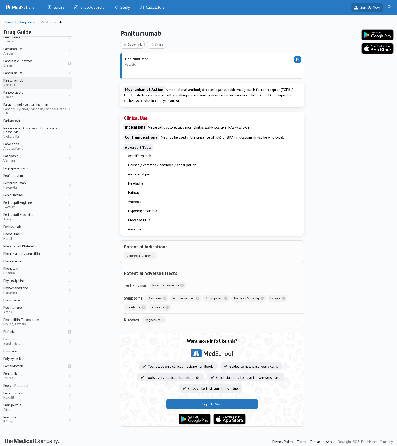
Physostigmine (14, 280)
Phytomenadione (15, 290)
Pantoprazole (13, 94)
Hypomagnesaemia (165, 285)
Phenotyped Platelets (19, 246)
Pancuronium (12, 73)
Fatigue (275, 298)
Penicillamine (13, 195)
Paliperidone (12, 39)
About (330, 441)
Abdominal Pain (183, 298)
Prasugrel (10, 419)
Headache (133, 307)
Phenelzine (11, 236)
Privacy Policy (282, 441)
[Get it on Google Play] (195, 419)
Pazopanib (10, 158)
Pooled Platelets (15, 385)
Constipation (214, 298)
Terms (301, 441)
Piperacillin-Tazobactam (21, 321)
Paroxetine (13, 146)
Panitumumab (13, 82)
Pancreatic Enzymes (18, 63)
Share (159, 44)
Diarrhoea (155, 298)
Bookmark (135, 44)
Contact (316, 441)
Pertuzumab (12, 226)
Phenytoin (10, 270)
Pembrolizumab (14, 185)
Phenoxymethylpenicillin (21, 253)
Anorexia (158, 307)
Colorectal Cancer (139, 256)
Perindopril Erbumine (18, 216)
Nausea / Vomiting (246, 298)
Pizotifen (13, 341)
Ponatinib (10, 375)
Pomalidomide (13, 366)
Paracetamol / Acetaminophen (34, 108)
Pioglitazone (12, 309)
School (24, 7)
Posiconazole (13, 395)
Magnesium (152, 320)
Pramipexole (12, 407)
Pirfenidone (11, 331)
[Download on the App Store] (229, 419)
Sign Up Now (370, 7)
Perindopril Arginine (17, 204)
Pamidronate (12, 51)
